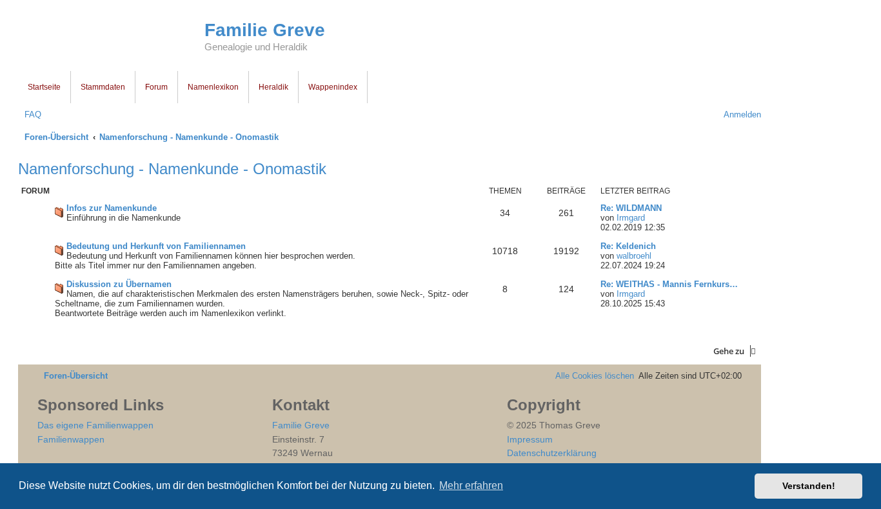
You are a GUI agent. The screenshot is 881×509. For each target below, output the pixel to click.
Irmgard (631, 218)
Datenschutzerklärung (552, 453)
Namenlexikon (213, 87)
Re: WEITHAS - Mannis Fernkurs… (669, 284)
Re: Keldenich (628, 246)
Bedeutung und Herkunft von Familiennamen (156, 246)
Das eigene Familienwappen (95, 425)
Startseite (44, 87)
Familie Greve (264, 30)
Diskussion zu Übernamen (119, 284)
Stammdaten (103, 87)
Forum (156, 87)
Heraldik (273, 87)
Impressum (530, 439)
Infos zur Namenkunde (111, 208)
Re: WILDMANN (631, 208)
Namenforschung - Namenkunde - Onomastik (172, 168)
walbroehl (634, 256)
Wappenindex (332, 87)
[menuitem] (29, 114)
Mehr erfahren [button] (471, 485)
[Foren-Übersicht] (111, 37)
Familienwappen (70, 439)
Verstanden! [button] (808, 486)
